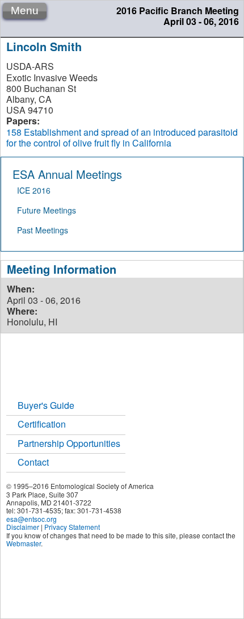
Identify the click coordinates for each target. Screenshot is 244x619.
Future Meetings (46, 210)
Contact (33, 462)
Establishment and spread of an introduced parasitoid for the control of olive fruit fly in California (122, 137)
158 (14, 132)
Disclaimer (22, 527)
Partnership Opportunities (69, 443)
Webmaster (23, 543)
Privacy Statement (72, 527)
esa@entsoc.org (31, 519)
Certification (42, 423)
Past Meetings (42, 230)
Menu (25, 10)
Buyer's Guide (46, 405)
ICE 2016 (34, 190)
